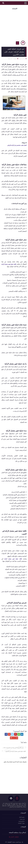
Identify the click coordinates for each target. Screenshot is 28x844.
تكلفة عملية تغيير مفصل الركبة (8, 264)
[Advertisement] (14, 25)
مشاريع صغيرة (22, 821)
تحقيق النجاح (22, 817)
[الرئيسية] (23, 43)
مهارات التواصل (21, 823)
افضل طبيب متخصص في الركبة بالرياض (17, 145)
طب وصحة (10, 58)
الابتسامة (14, 8)
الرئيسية (15, 58)
